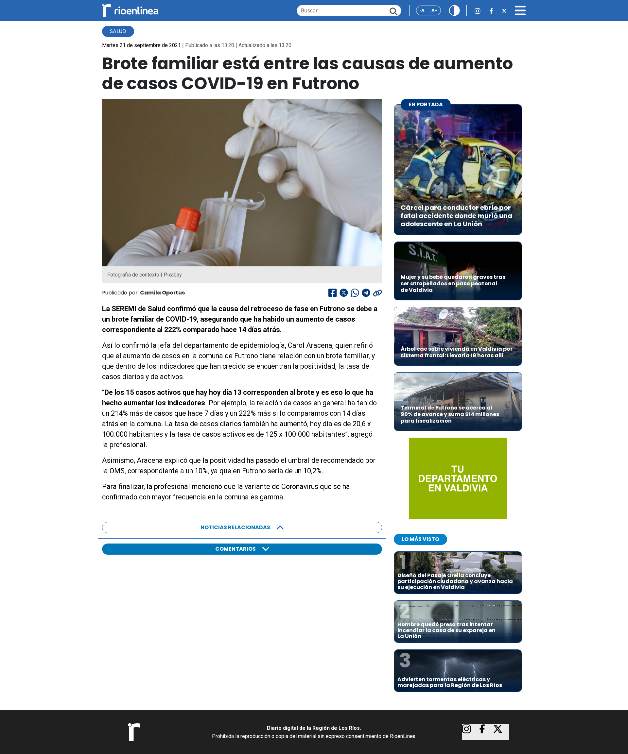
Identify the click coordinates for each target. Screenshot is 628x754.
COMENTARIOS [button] (235, 549)
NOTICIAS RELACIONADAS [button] (235, 527)
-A (422, 10)
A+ (434, 10)
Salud (118, 31)
